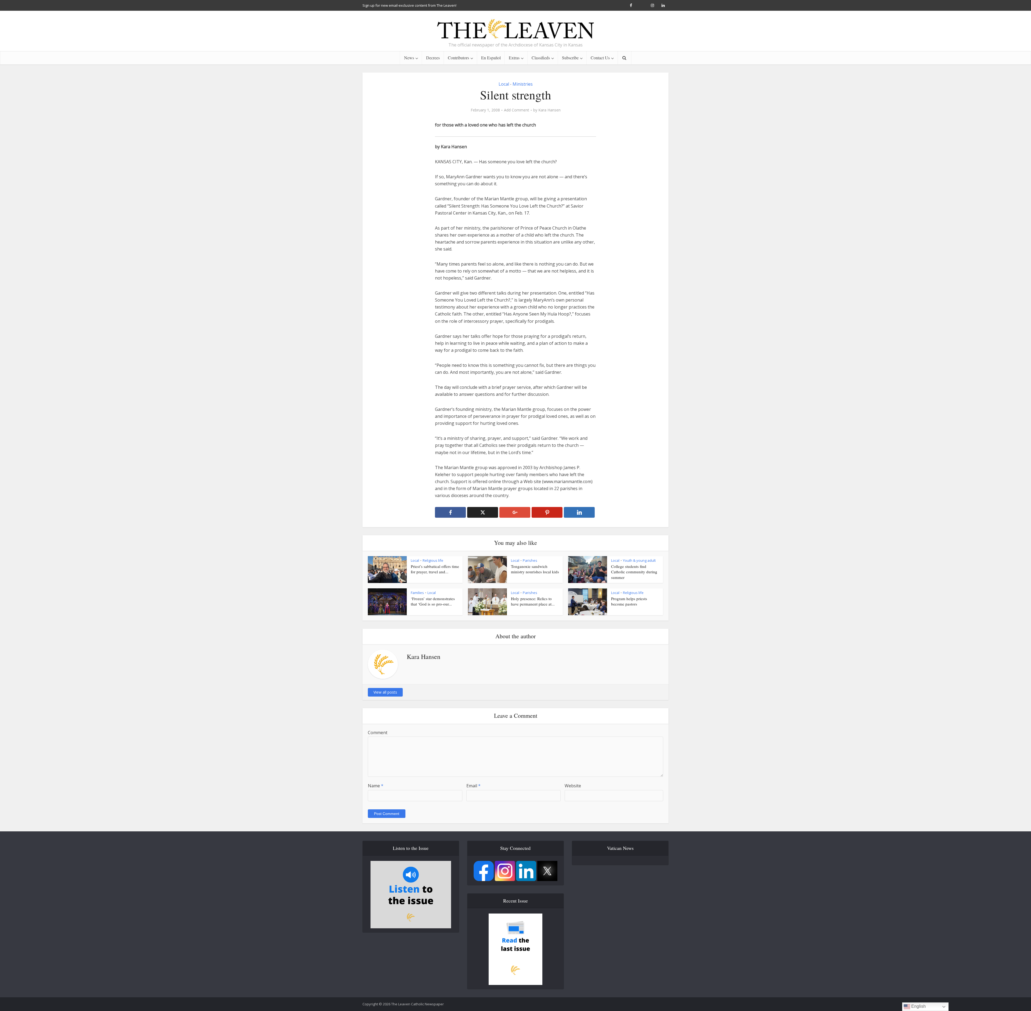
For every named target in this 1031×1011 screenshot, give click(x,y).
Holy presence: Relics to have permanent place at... (533, 601)
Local (504, 84)
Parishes (530, 560)
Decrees (433, 57)
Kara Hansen (549, 110)
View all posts (385, 692)
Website (573, 786)
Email (473, 786)
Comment (377, 732)
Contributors (458, 57)
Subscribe (570, 57)
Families (417, 592)
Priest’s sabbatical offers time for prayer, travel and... (435, 569)
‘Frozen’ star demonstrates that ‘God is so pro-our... (433, 601)
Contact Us (600, 57)
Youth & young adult (639, 560)
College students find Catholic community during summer (634, 572)
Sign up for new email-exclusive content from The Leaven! (409, 5)
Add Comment (516, 110)
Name (375, 786)
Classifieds (541, 57)
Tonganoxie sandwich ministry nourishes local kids (535, 569)
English (918, 1006)
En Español (491, 57)
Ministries (523, 84)
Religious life (433, 560)
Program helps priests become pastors (629, 601)
